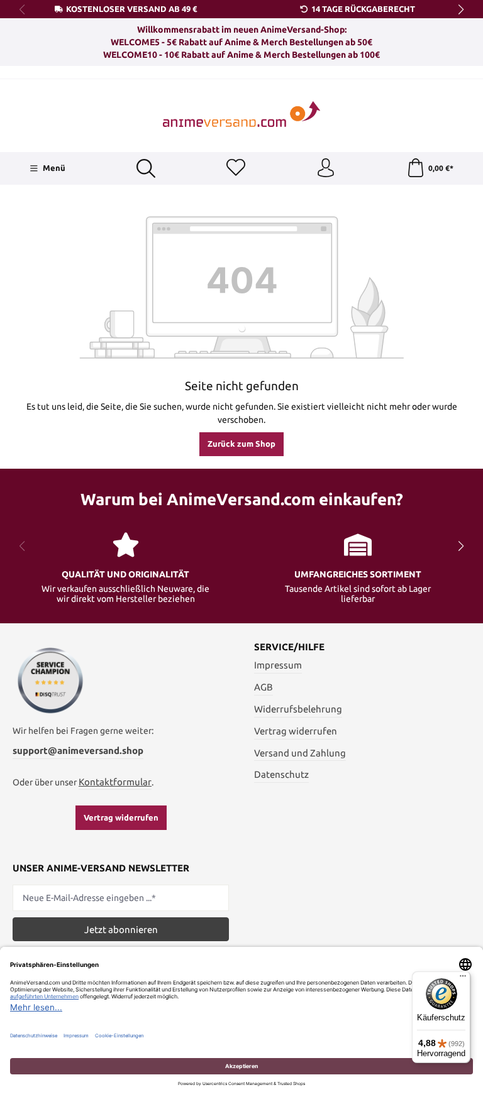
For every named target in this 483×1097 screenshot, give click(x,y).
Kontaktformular (115, 782)
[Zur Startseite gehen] (241, 114)
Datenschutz (281, 774)
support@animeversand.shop (78, 750)
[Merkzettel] (235, 168)
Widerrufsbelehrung (298, 709)
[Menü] (462, 978)
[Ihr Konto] (325, 168)
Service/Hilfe (289, 647)
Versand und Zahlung (300, 753)
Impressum (278, 665)
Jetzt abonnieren (121, 929)
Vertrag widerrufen (121, 817)
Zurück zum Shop (241, 443)
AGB (263, 687)
